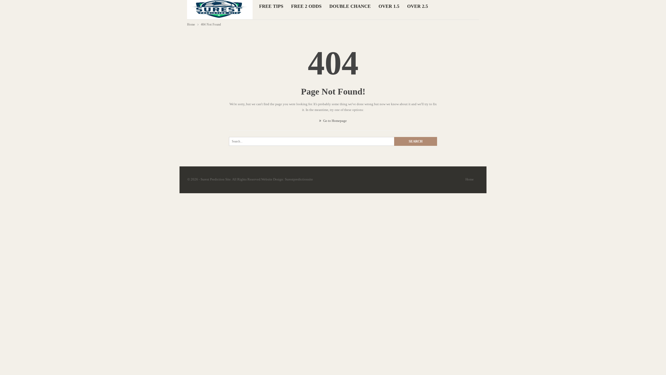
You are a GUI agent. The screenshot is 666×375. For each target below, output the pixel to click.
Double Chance (350, 6)
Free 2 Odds (306, 6)
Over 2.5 (417, 6)
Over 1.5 (389, 6)
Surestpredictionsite (299, 179)
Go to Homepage (334, 121)
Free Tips (271, 6)
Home (469, 179)
